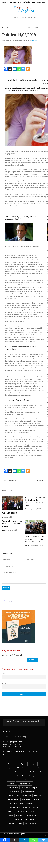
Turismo (19, 823)
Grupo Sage (38, 796)
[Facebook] (6, 69)
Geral (17, 796)
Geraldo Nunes (26, 796)
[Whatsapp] (19, 69)
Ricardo (28, 509)
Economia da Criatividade (24, 780)
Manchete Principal (13, 807)
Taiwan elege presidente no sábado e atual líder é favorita (12, 523)
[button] (3, 7)
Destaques (32, 776)
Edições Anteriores (24, 784)
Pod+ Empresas (31, 815)
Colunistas (11, 776)
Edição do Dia (12, 784)
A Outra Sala (21, 768)
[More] (28, 69)
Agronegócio (32, 764)
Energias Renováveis (14, 792)
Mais (21, 804)
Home (4, 28)
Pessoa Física (20, 815)
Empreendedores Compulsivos (30, 788)
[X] (10, 69)
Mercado (35, 807)
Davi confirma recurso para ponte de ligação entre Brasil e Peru (34, 539)
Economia (11, 780)
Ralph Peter (18, 819)
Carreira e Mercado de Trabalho (17, 772)
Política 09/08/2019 (9, 513)
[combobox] (24, 601)
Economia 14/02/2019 (10, 480)
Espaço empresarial (29, 792)
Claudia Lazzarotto (35, 772)
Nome (4, 683)
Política (9, 28)
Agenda (23, 764)
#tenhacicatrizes (13, 764)
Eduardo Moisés (13, 788)
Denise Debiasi (21, 776)
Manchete (29, 804)
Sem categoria (29, 819)
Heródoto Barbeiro (13, 800)
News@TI (34, 811)
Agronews (11, 768)
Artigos (30, 768)
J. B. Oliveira (36, 800)
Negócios (11, 811)
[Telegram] (23, 69)
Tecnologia (11, 823)
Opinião (10, 815)
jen (3, 517)
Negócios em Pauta (22, 811)
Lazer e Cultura (12, 804)
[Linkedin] (15, 69)
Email (3, 673)
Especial (10, 796)
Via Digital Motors (30, 823)
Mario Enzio (26, 807)
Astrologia (38, 768)
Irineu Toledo (26, 800)
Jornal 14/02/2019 (39, 480)
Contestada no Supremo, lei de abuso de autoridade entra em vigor (35, 501)
